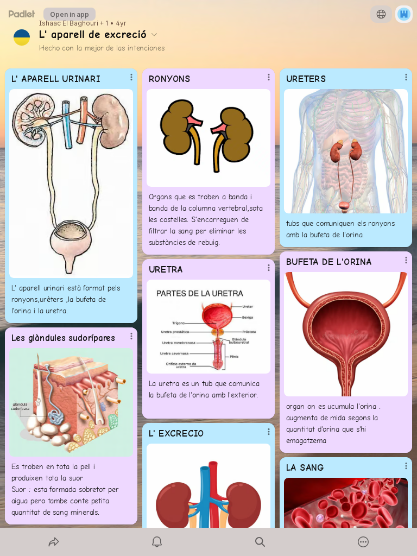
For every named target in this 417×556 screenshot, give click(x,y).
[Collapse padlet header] (154, 34)
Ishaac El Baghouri (68, 23)
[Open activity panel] (157, 542)
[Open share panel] (54, 542)
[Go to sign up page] (404, 14)
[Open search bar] (260, 542)
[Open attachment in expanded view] (71, 183)
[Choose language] (381, 14)
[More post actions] (124, 81)
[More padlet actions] (363, 542)
